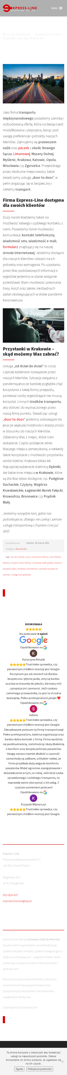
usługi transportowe (21, 574)
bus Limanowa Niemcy (38, 556)
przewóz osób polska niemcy (47, 562)
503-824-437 (10, 895)
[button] (54, 8)
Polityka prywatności (40, 1068)
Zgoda (19, 1068)
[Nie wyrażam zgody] (62, 1061)
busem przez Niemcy (22, 562)
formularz (10, 247)
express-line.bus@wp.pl (17, 901)
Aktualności (21, 548)
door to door (14, 419)
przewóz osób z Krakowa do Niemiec (20, 568)
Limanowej (21, 154)
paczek (23, 148)
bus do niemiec (17, 556)
